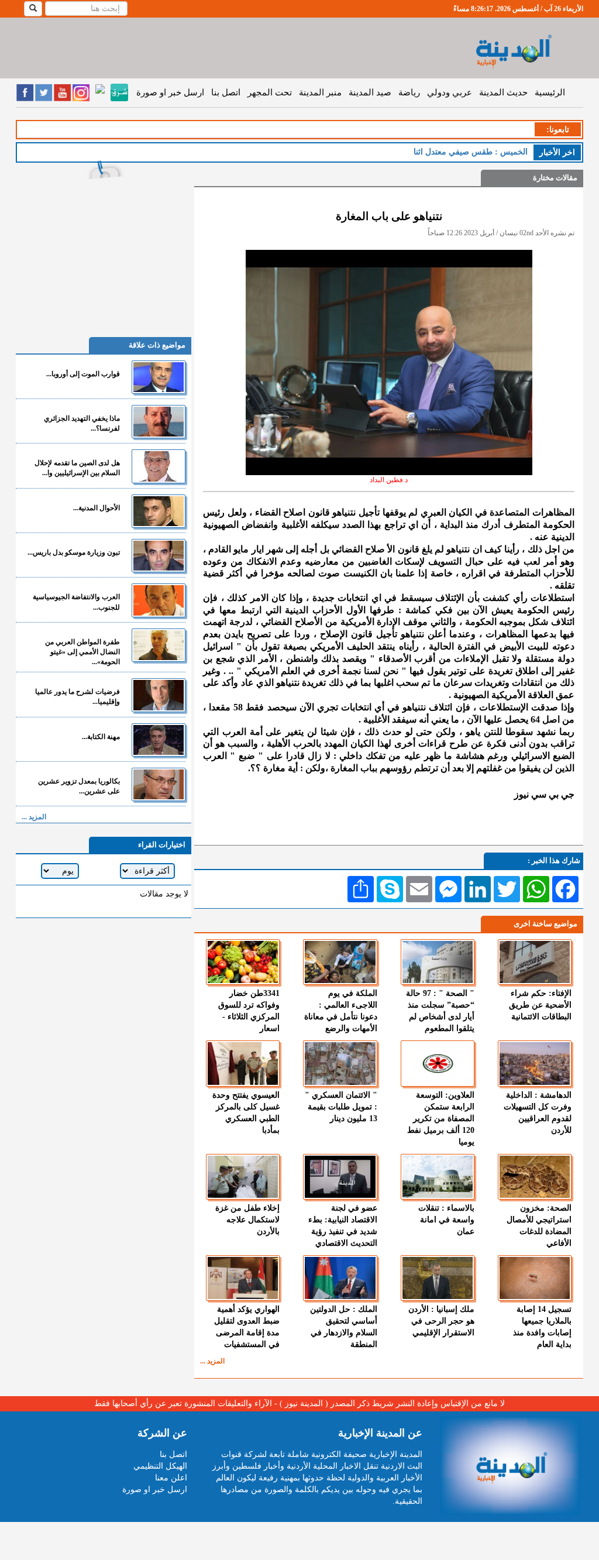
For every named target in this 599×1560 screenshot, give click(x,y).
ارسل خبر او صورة (170, 92)
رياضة (409, 92)
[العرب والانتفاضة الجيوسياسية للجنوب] (158, 600)
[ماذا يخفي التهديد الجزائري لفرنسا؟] (158, 421)
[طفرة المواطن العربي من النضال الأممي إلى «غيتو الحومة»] (158, 645)
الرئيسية (550, 92)
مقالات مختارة (555, 177)
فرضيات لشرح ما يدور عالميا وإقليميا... (77, 697)
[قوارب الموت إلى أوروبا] (158, 377)
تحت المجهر (269, 92)
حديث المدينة (503, 92)
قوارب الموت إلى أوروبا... (83, 374)
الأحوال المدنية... (96, 508)
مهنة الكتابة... (101, 737)
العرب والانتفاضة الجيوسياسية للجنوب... (76, 602)
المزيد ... (212, 1361)
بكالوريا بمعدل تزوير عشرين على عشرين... (79, 786)
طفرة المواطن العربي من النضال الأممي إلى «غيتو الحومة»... (82, 652)
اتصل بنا (225, 92)
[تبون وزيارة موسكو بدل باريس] (158, 555)
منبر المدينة (320, 92)
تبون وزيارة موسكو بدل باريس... (73, 552)
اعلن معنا (171, 1477)
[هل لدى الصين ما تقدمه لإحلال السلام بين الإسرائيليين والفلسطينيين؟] (158, 466)
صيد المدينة (370, 92)
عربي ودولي (449, 92)
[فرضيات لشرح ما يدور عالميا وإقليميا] (158, 695)
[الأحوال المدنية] (158, 511)
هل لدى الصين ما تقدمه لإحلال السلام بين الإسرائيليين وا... (77, 468)
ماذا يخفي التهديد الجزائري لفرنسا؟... (82, 423)
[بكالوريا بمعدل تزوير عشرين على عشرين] (158, 784)
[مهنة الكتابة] (158, 740)
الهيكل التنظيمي (160, 1466)
